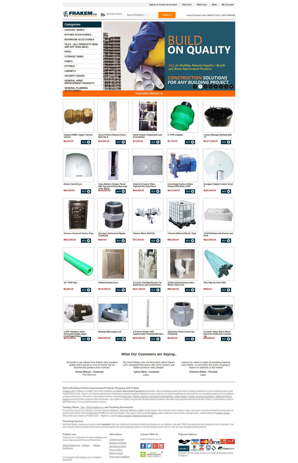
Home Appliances (95, 407)
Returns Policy (116, 453)
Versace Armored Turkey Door (79, 233)
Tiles (82, 407)
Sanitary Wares (74, 30)
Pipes (67, 51)
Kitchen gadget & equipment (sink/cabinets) (153, 396)
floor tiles (94, 413)
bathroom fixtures (224, 396)
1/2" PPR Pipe (70, 282)
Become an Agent (117, 446)
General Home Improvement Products (79, 82)
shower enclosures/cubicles (201, 396)
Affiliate (96, 445)
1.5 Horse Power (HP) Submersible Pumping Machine (148, 333)
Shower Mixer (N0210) (144, 233)
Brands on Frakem (118, 443)
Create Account (116, 439)
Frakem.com (68, 391)
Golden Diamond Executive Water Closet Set (181, 283)
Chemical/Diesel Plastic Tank (182, 233)
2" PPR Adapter (175, 135)
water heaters (181, 396)
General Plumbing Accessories (76, 89)
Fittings (69, 66)
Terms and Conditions (119, 457)
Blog (214, 4)
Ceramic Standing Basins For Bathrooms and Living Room (147, 283)
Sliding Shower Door (108, 282)
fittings (154, 413)
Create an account (168, 4)
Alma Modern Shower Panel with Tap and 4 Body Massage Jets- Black (112, 186)
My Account (228, 4)
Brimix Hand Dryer (73, 184)
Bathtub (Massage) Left (109, 332)
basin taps (127, 396)
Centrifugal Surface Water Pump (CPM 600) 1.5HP (180, 185)
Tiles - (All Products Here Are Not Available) (81, 45)
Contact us (68, 448)
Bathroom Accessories (79, 39)
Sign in (152, 4)
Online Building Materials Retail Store (135, 416)
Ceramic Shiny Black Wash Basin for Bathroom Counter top (217, 334)
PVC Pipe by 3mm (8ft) (215, 282)
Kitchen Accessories (77, 34)
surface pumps (223, 413)
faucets (66, 399)
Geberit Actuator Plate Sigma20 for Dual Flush (144, 185)
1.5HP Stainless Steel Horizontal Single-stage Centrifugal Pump (75, 334)
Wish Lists (202, 4)
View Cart (187, 4)
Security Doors (74, 76)
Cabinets (70, 71)
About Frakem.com (71, 445)
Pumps (68, 61)
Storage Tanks (74, 56)
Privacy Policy (115, 450)
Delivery (86, 445)
